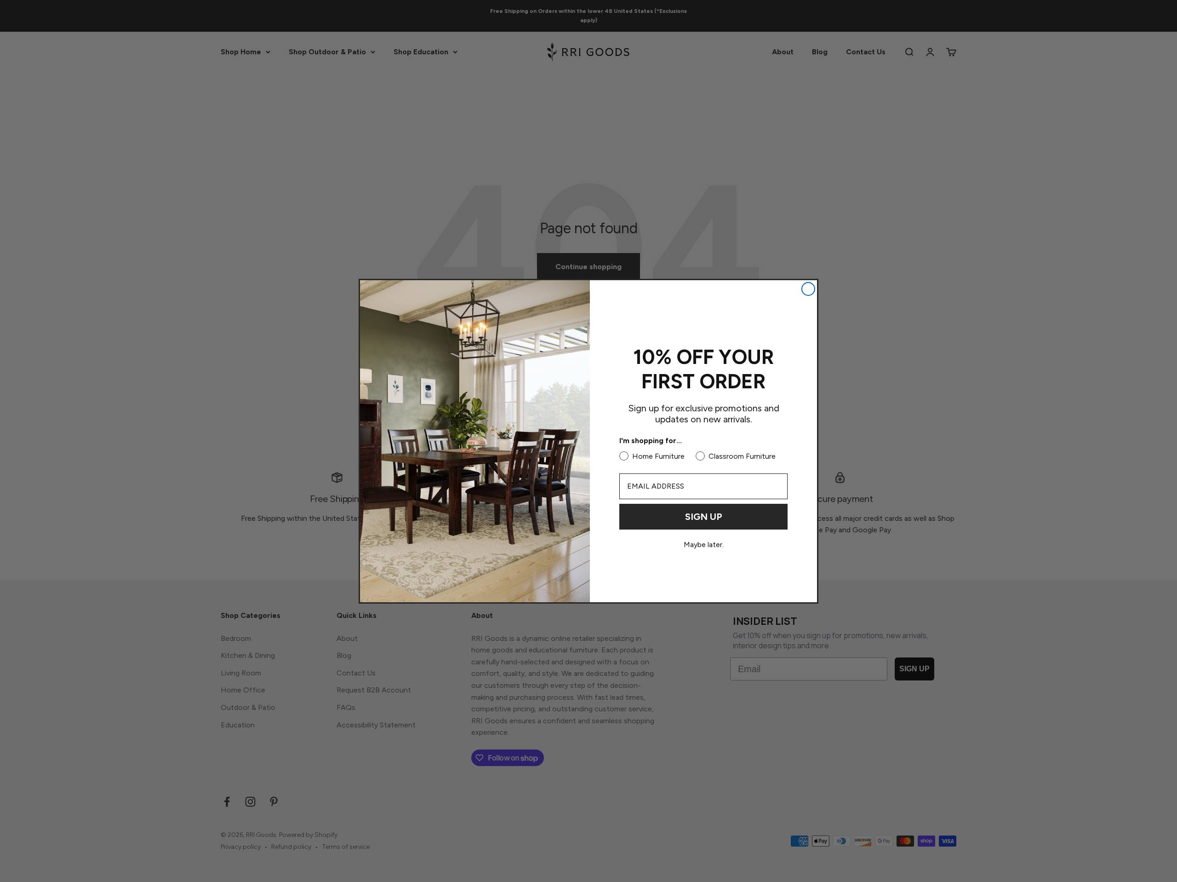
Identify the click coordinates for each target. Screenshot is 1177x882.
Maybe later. (704, 544)
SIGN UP (703, 516)
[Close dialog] (808, 288)
